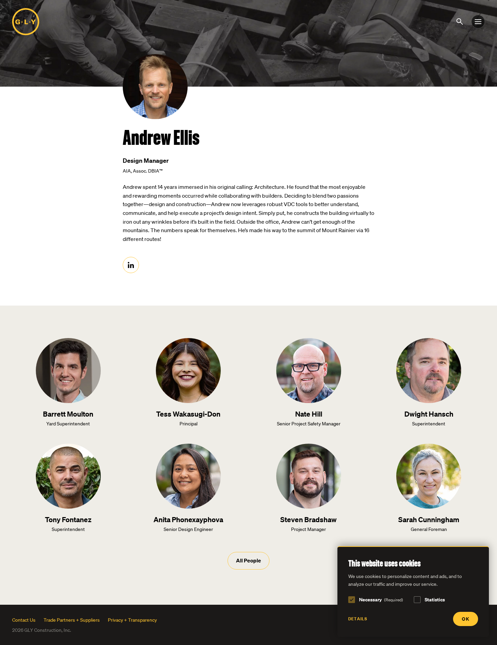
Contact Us (24, 620)
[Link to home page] (25, 21)
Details (357, 619)
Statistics (435, 599)
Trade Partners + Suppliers (72, 620)
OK (465, 619)
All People (248, 560)
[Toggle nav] (478, 21)
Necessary (381, 599)
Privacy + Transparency (132, 620)
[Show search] (461, 21)
